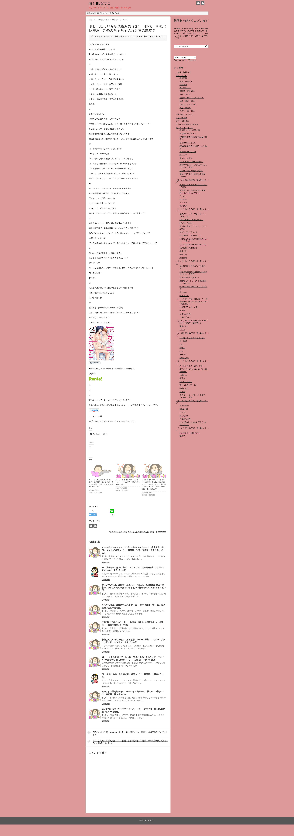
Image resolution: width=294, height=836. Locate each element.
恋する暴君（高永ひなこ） (191, 235)
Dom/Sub (183, 85)
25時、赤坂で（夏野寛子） (191, 323)
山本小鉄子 (184, 406)
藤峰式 (182, 348)
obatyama (162, 532)
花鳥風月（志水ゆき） (189, 248)
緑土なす (183, 155)
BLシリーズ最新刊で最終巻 (187, 124)
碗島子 (182, 436)
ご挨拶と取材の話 (183, 72)
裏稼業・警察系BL (187, 91)
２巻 (125, 532)
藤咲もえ (183, 354)
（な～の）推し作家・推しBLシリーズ (192, 321)
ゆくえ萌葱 (184, 416)
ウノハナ (183, 196)
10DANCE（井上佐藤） (189, 307)
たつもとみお (185, 314)
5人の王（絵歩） (186, 223)
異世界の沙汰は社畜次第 (190, 130)
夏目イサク (184, 326)
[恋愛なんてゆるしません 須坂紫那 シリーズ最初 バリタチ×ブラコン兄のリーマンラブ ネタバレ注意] (94, 644)
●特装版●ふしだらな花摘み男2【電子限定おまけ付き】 (112, 369)
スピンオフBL (181, 118)
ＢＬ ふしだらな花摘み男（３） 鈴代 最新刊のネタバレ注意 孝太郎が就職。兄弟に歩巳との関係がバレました (130, 742)
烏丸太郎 (183, 258)
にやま (182, 330)
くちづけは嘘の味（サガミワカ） (193, 245)
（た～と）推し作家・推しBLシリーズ (192, 299)
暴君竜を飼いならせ (188, 152)
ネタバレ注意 (116, 532)
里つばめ (183, 292)
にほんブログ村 (95, 416)
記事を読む (106, 562)
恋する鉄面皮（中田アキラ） (191, 220)
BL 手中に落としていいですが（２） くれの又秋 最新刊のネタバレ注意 (128, 482)
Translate (192, 60)
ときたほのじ (185, 317)
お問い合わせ (115, 13)
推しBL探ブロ (100, 3)
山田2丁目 (184, 409)
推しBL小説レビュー (184, 128)
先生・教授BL (185, 108)
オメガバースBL (186, 81)
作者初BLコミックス (184, 114)
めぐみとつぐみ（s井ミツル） (192, 366)
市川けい (183, 206)
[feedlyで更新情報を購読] (198, 3)
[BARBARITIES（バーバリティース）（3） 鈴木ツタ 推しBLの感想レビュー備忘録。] (94, 713)
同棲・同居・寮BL (187, 101)
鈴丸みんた (184, 296)
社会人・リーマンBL (125, 36)
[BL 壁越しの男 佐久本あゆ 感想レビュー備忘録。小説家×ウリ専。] (94, 679)
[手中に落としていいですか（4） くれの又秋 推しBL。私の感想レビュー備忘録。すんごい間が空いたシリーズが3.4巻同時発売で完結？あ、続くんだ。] (154, 471)
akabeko (183, 199)
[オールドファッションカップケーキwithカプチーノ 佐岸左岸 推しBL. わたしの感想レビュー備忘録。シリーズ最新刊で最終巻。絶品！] (94, 552)
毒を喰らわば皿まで (188, 133)
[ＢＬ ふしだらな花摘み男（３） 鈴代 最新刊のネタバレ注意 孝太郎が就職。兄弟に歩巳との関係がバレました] (101, 471)
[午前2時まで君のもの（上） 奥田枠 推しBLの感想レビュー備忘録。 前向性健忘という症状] (94, 627)
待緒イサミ (184, 388)
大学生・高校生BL (187, 111)
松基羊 (182, 392)
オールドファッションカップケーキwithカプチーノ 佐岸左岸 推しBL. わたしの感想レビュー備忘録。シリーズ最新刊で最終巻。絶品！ (134, 550)
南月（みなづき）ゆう (189, 385)
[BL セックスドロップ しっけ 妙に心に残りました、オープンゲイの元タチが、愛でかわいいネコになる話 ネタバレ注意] (94, 661)
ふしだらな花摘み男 (141, 532)
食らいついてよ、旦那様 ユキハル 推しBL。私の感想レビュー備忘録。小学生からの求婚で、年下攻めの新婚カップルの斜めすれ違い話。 (134, 588)
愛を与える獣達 (186, 158)
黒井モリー (184, 251)
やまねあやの (185, 419)
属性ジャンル (181, 76)
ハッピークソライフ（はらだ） (192, 338)
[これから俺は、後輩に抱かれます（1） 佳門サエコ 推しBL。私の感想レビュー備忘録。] (94, 609)
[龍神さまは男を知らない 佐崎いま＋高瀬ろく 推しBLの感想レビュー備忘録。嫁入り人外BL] (94, 696)
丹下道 (182, 311)
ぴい (181, 344)
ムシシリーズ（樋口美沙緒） (191, 162)
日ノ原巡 (183, 341)
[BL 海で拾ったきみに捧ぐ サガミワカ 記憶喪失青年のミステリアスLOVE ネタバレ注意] (94, 572)
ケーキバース (185, 88)
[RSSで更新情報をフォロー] (202, 3)
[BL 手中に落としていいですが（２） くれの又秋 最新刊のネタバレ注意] (128, 471)
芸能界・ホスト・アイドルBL (192, 98)
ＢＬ (130, 532)
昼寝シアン (184, 358)
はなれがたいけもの (188, 143)
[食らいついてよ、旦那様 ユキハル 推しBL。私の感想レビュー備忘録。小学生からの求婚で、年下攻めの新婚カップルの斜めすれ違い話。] (94, 589)
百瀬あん (183, 375)
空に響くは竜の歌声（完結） (191, 171)
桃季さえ (183, 378)
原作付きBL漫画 (182, 121)
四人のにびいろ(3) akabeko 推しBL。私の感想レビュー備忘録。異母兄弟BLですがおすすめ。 (130, 733)
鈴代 (152, 532)
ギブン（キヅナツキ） (189, 232)
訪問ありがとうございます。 (97, 13)
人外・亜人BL (185, 94)
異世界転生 (184, 78)
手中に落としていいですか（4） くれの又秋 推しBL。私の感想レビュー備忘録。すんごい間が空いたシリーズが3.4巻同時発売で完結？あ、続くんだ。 (154, 484)
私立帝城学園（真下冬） (190, 278)
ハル (181, 351)
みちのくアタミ (186, 382)
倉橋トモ (183, 255)
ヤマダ (182, 412)
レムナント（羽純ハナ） (190, 433)
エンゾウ (183, 202)
